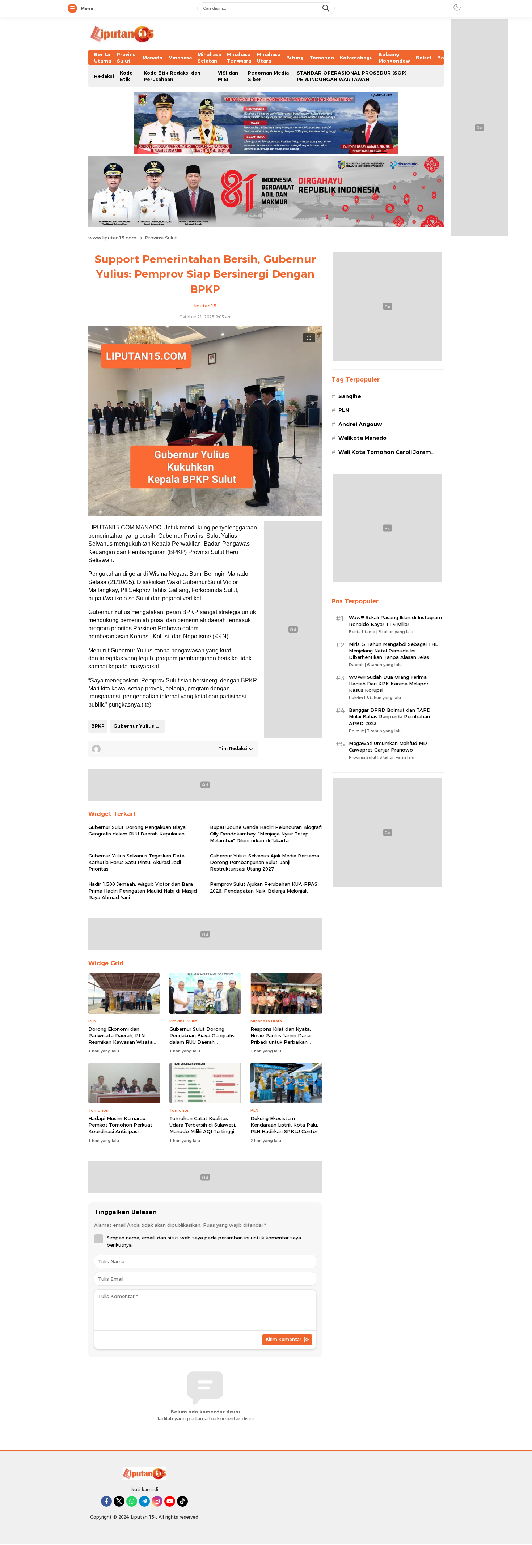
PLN (343, 410)
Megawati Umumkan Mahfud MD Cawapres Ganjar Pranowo (388, 746)
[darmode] (457, 7)
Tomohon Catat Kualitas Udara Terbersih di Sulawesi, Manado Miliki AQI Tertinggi (202, 1124)
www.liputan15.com (112, 238)
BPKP (98, 726)
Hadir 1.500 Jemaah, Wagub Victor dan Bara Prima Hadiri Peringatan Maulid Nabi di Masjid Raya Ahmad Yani (142, 890)
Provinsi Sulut (161, 238)
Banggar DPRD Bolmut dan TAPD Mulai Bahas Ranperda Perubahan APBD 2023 (390, 716)
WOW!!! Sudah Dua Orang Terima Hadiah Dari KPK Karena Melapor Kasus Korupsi (388, 683)
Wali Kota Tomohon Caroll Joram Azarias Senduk (384, 456)
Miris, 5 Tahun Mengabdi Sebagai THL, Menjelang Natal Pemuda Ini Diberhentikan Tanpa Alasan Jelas (394, 650)
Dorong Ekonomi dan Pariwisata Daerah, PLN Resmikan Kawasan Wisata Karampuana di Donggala (120, 1039)
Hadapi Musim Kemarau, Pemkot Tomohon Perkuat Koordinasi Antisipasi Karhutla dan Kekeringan (120, 1128)
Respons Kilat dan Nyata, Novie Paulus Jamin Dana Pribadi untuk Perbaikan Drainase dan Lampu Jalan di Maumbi (284, 1042)
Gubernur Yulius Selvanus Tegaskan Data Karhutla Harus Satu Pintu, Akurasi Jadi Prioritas (136, 862)
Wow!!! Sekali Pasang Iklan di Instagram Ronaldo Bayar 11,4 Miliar (395, 620)
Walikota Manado (362, 438)
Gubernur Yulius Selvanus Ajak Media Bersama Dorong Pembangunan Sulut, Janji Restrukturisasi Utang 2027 (264, 862)
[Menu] (73, 8)
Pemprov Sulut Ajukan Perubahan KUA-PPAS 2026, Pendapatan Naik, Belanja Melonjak (263, 887)
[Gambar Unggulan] (205, 514)
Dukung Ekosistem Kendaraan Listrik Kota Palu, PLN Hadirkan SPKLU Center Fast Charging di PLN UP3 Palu (284, 1131)
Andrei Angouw (360, 424)
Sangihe (349, 396)
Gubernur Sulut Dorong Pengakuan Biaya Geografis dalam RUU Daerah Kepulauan (137, 830)
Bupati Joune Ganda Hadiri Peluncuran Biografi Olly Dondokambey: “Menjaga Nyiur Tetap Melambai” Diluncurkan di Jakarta (266, 833)
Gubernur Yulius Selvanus (139, 726)
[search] (326, 8)
